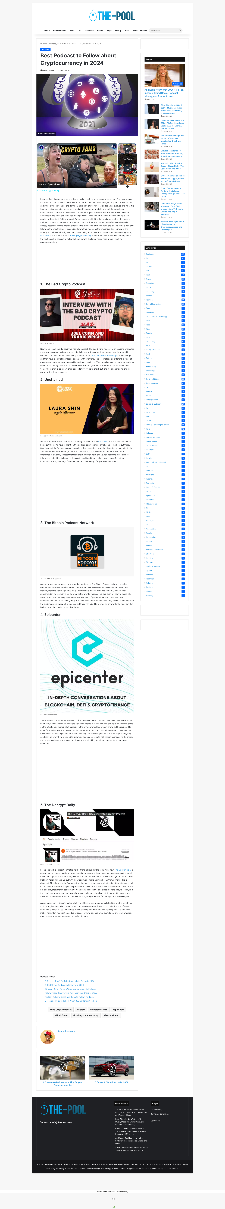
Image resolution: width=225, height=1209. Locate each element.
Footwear (150, 579)
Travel (148, 279)
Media (148, 512)
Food (72, 30)
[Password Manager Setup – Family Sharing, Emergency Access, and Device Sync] (152, 225)
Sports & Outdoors (153, 404)
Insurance (150, 500)
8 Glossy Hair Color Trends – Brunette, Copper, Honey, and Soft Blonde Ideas (173, 178)
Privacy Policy (156, 1110)
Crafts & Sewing (153, 566)
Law (148, 321)
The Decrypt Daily (123, 870)
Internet (149, 470)
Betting (149, 358)
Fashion (149, 300)
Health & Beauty (153, 487)
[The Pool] (112, 14)
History (149, 591)
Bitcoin (81, 1009)
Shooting (150, 554)
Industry (149, 433)
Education (150, 283)
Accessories (151, 529)
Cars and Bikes (152, 379)
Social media (151, 441)
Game (148, 287)
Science (149, 575)
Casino (149, 266)
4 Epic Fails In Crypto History (61, 147)
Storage (149, 562)
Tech (127, 30)
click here (44, 235)
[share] (112, 146)
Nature (149, 541)
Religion (149, 583)
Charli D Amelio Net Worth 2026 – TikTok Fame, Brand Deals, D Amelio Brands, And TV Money (130, 1131)
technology (150, 371)
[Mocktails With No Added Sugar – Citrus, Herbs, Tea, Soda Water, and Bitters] (152, 167)
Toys (148, 429)
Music (148, 416)
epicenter (119, 1009)
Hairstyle (150, 520)
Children (149, 421)
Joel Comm (62, 1015)
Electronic (150, 450)
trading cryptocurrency (80, 235)
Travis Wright (112, 1015)
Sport (148, 308)
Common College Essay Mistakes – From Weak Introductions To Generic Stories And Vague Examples (172, 208)
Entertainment (59, 30)
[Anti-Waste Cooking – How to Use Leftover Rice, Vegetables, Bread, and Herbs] (152, 139)
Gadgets (149, 587)
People (100, 30)
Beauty (118, 30)
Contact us (155, 1121)
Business (52, 44)
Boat (148, 516)
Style (109, 30)
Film (147, 508)
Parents (149, 479)
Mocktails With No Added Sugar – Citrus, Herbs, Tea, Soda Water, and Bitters (172, 166)
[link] (41, 147)
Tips (148, 329)
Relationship (151, 366)
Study (148, 491)
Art (147, 408)
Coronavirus (151, 537)
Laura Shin (103, 441)
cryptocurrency (99, 1009)
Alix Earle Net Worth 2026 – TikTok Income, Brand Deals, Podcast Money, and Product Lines (164, 93)
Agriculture (150, 495)
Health (149, 262)
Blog (148, 362)
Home (47, 30)
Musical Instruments (154, 550)
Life (79, 30)
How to (149, 458)
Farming (149, 595)
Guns (148, 525)
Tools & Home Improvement (157, 425)
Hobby (149, 396)
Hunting (149, 558)
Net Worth (89, 30)
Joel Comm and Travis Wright (104, 355)
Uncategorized (152, 383)
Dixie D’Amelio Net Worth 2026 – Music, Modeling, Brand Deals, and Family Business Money (129, 1122)
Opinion (149, 570)
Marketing (150, 312)
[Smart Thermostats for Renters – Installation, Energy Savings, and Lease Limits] (152, 192)
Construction (151, 446)
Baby (148, 454)
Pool (148, 354)
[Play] (127, 169)
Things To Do (151, 504)
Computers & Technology (156, 316)
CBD (148, 337)
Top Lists (150, 483)
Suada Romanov (48, 70)
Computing (150, 341)
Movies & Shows (153, 437)
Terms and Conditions (160, 1114)
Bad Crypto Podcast (61, 1009)
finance (149, 296)
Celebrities (150, 412)
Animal (149, 391)
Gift (147, 466)
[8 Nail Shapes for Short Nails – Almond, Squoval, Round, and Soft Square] (152, 154)
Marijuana (150, 475)
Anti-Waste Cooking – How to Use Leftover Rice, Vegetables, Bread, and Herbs (131, 1141)
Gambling (150, 291)
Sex (147, 387)
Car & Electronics (153, 304)
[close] (113, 1199)
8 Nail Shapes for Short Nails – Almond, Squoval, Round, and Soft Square (172, 153)
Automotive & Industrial (156, 462)
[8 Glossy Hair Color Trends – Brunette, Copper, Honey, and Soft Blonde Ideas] (152, 179)
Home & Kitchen (140, 30)
